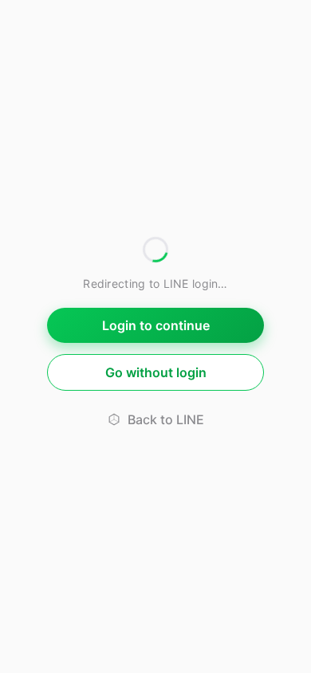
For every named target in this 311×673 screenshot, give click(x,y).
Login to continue (156, 325)
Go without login (156, 372)
